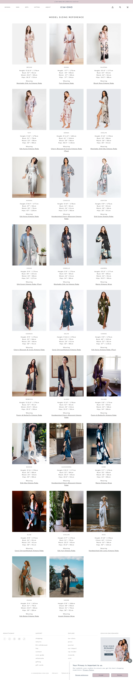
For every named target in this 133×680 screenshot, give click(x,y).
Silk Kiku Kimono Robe (29, 483)
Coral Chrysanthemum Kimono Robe (29, 551)
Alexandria (66, 467)
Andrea (104, 268)
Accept (101, 675)
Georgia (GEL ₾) (98, 7)
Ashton (104, 200)
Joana (29, 600)
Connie (104, 333)
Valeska (103, 67)
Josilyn (104, 133)
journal (71, 645)
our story (71, 638)
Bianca (29, 467)
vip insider (72, 652)
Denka (66, 133)
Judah (29, 268)
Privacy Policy (88, 670)
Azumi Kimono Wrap (66, 616)
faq (37, 648)
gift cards (39, 665)
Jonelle (66, 268)
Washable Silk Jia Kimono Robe (29, 83)
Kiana (66, 67)
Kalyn (66, 333)
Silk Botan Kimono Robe (29, 616)
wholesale (40, 658)
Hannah (29, 333)
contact (39, 652)
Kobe (104, 467)
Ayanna (29, 200)
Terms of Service (68, 673)
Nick (104, 534)
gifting (38, 662)
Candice (66, 200)
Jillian (104, 399)
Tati (29, 133)
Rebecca (29, 399)
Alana (66, 399)
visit (69, 658)
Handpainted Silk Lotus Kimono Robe (104, 551)
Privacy (55, 673)
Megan (29, 67)
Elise (29, 534)
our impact (72, 648)
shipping (39, 638)
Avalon (66, 534)
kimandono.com (39, 673)
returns (38, 642)
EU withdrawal (42, 645)
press (70, 642)
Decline (119, 675)
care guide (40, 655)
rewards (71, 655)
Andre (66, 600)
